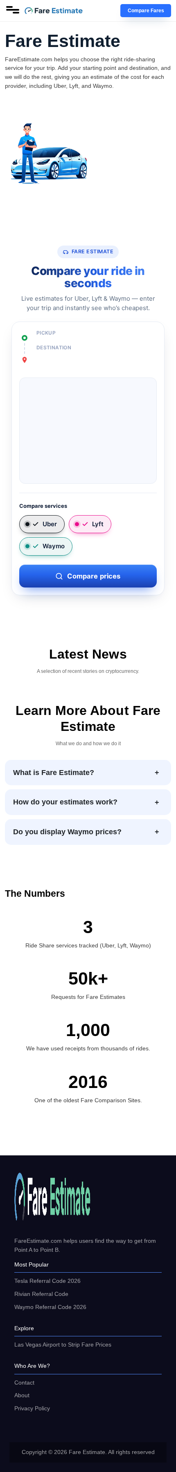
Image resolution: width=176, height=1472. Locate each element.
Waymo (54, 546)
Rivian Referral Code (41, 1294)
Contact (24, 1382)
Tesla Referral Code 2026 (47, 1281)
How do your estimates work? (65, 802)
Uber (50, 524)
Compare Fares (146, 10)
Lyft (98, 524)
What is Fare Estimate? (53, 772)
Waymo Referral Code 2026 (50, 1307)
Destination (53, 347)
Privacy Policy (32, 1408)
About (21, 1395)
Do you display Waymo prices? (67, 832)
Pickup (46, 333)
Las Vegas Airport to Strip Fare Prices (62, 1344)
